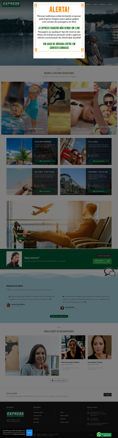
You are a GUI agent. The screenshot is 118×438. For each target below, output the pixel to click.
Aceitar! (29, 432)
